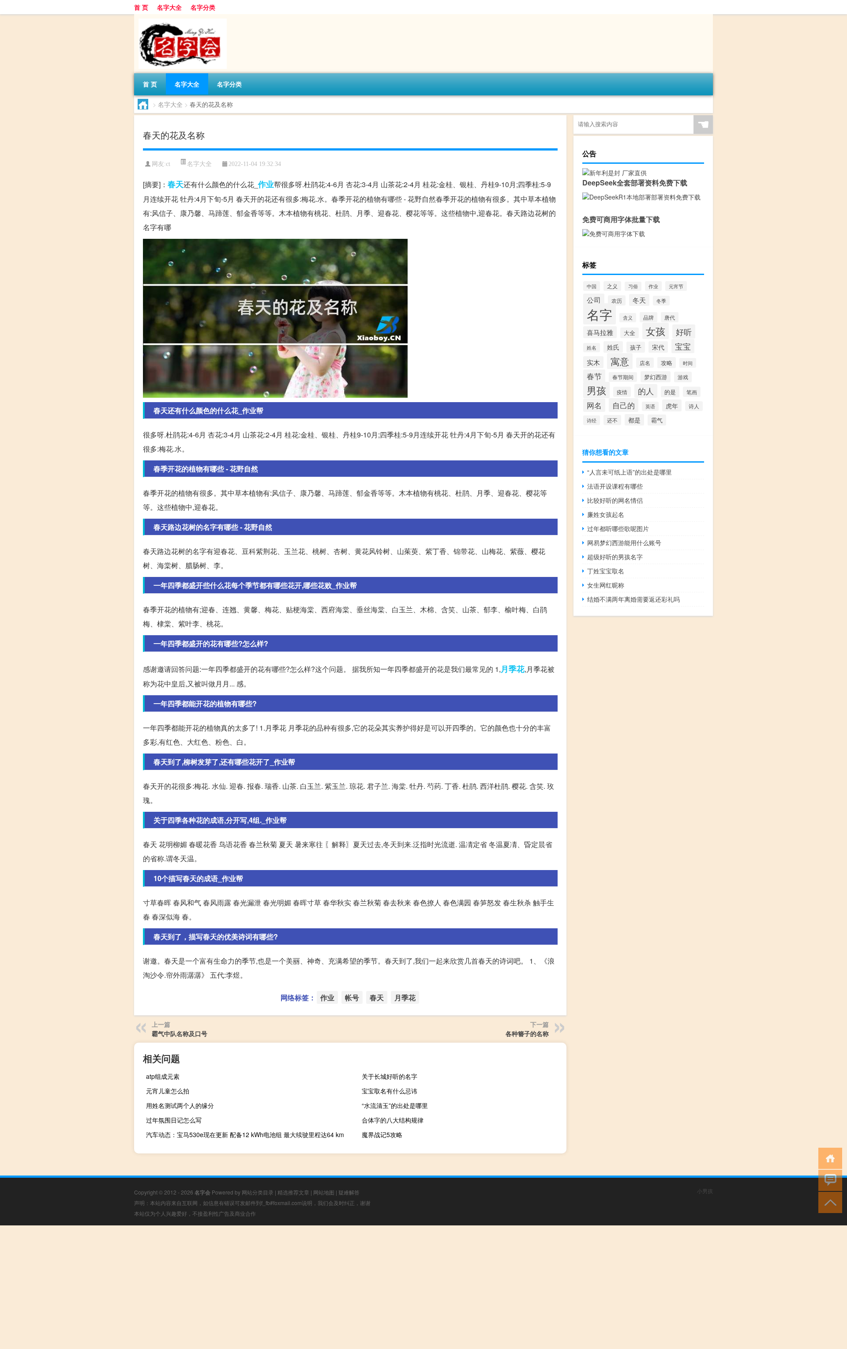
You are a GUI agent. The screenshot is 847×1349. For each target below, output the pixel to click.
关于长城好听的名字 (389, 1076)
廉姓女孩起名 (605, 514)
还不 (612, 420)
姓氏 (613, 347)
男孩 (596, 390)
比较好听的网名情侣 (615, 500)
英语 (650, 406)
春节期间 (622, 377)
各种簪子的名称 (527, 1033)
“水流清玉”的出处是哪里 (395, 1105)
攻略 (666, 362)
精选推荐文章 (293, 1192)
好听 (684, 331)
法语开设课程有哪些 (615, 486)
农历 (616, 300)
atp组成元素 (163, 1076)
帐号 (352, 997)
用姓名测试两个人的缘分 (180, 1105)
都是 (634, 419)
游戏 (683, 377)
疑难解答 (349, 1192)
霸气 (657, 420)
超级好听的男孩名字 (615, 556)
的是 (670, 392)
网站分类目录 (258, 1192)
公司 (594, 300)
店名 (645, 362)
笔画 (691, 392)
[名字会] (180, 17)
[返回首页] (828, 1158)
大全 (629, 333)
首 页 (141, 7)
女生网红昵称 (605, 584)
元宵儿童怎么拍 (167, 1090)
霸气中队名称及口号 (179, 1033)
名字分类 (203, 7)
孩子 (635, 347)
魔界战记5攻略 (382, 1134)
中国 (591, 286)
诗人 (694, 406)
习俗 (633, 286)
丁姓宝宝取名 (605, 570)
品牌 (648, 317)
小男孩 (705, 1191)
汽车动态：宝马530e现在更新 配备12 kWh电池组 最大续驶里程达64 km (245, 1134)
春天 (176, 184)
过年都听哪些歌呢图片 (618, 528)
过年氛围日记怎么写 (174, 1119)
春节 (594, 376)
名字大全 (169, 7)
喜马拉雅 (600, 332)
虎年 (672, 405)
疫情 (622, 392)
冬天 (639, 300)
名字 (599, 314)
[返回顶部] (828, 1202)
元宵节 (676, 286)
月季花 (513, 668)
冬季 (661, 300)
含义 (628, 317)
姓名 (591, 347)
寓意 (620, 361)
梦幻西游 (655, 377)
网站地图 (323, 1192)
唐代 (669, 317)
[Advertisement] (264, 1287)
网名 (594, 405)
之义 (612, 286)
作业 (266, 184)
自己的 (623, 405)
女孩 (655, 331)
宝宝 (683, 346)
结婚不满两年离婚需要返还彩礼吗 (633, 599)
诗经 (591, 420)
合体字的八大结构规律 (393, 1119)
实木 (593, 362)
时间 (688, 362)
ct (168, 164)
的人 (646, 390)
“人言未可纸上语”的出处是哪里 (629, 471)
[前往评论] (828, 1180)
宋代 (658, 347)
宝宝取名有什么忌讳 (389, 1090)
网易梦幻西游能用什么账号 (624, 542)
